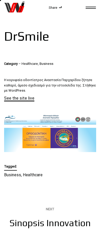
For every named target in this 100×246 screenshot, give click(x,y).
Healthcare (33, 174)
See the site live (19, 98)
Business (12, 174)
